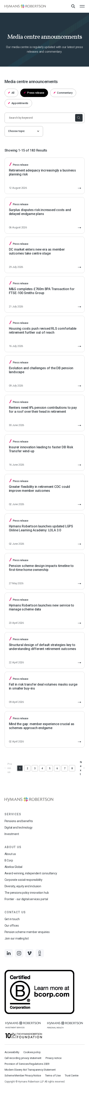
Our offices (12, 925)
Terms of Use (53, 1075)
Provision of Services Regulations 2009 (27, 1063)
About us (10, 854)
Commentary (64, 92)
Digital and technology (18, 827)
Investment (12, 834)
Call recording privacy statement (23, 1058)
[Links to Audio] (40, 953)
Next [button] (81, 768)
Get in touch (12, 919)
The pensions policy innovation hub (27, 892)
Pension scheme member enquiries (27, 932)
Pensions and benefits (19, 821)
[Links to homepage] (25, 6)
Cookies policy (32, 1052)
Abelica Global (13, 867)
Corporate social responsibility (23, 879)
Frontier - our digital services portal (26, 899)
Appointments (19, 103)
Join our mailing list (17, 938)
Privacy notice (53, 1058)
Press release (35, 92)
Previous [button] (9, 768)
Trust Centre (72, 1075)
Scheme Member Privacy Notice (23, 1075)
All (12, 92)
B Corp (9, 860)
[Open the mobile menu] (82, 6)
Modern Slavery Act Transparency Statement (30, 1069)
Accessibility (12, 1052)
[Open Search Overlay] (73, 6)
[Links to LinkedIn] (9, 953)
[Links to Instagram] (19, 953)
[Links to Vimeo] (29, 953)
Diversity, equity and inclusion (23, 886)
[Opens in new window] (23, 1025)
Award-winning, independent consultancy (31, 873)
